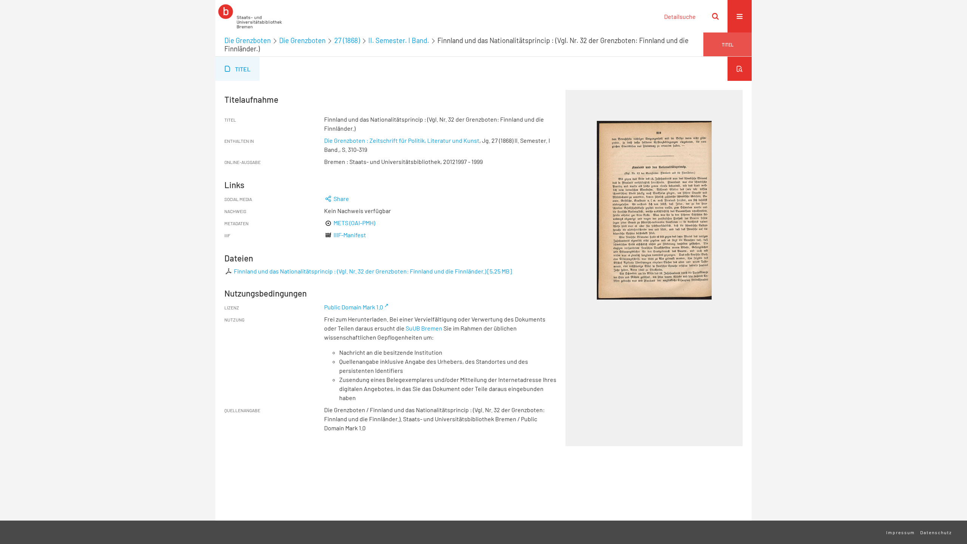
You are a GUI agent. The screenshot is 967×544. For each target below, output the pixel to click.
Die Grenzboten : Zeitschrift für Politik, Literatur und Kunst (401, 140)
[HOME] (250, 16)
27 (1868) (347, 40)
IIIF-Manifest (350, 234)
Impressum (900, 532)
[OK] (715, 16)
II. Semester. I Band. (398, 40)
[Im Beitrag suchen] (740, 69)
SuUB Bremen (424, 328)
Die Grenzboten (247, 40)
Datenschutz (936, 532)
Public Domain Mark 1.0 (353, 307)
